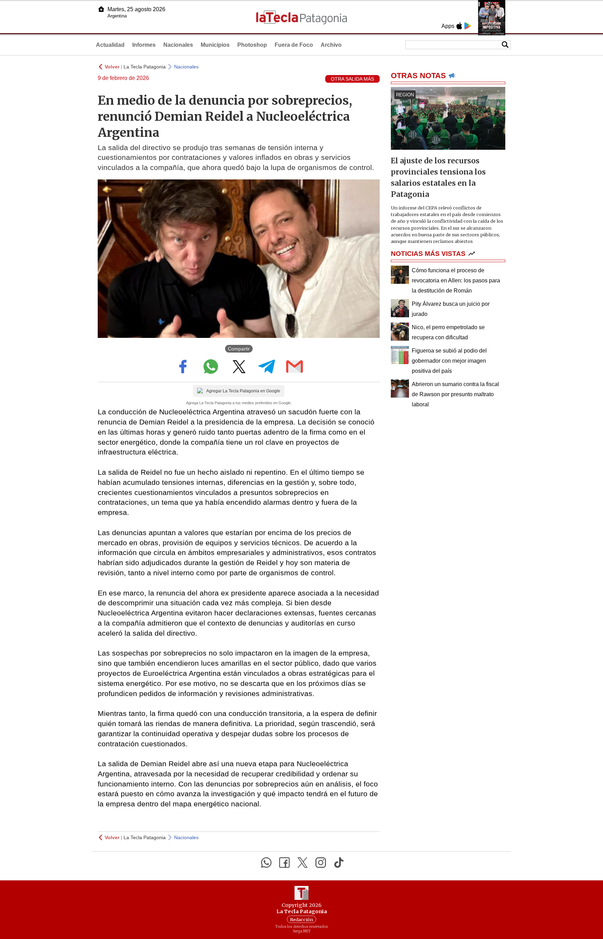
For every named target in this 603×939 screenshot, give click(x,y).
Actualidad (110, 45)
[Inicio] (101, 9)
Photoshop (252, 45)
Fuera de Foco (294, 45)
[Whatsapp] (266, 862)
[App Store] (459, 25)
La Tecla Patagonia (145, 66)
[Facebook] (284, 862)
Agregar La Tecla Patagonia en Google (243, 391)
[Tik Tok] (339, 862)
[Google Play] (467, 25)
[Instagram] (321, 862)
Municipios (215, 45)
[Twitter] (303, 862)
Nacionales (178, 45)
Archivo (331, 45)
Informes (144, 45)
